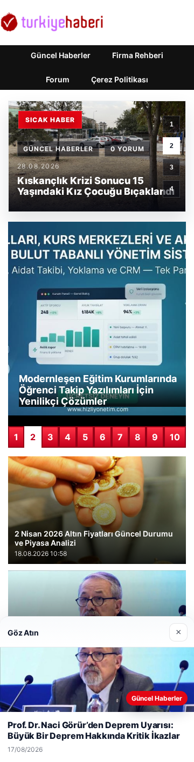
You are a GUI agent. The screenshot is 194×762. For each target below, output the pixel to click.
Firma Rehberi (137, 55)
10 (175, 437)
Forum (58, 79)
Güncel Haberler (61, 55)
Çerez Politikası (119, 79)
